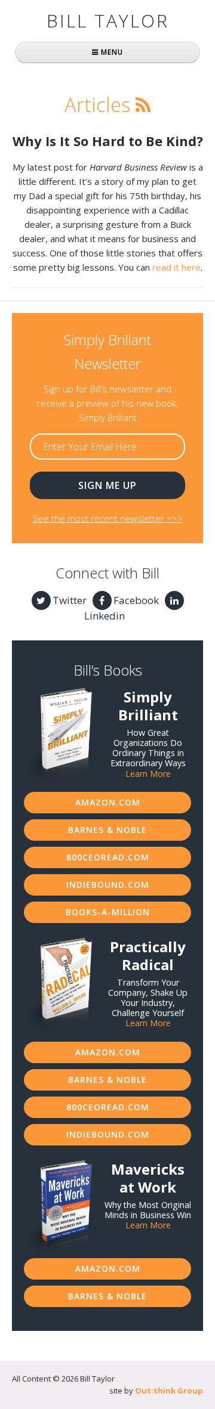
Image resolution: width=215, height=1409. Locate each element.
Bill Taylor (108, 20)
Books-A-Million (108, 912)
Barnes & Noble (107, 829)
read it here (176, 267)
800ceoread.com (107, 857)
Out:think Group (169, 1390)
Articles (97, 104)
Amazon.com (107, 802)
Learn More (148, 773)
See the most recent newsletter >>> (108, 518)
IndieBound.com (107, 884)
